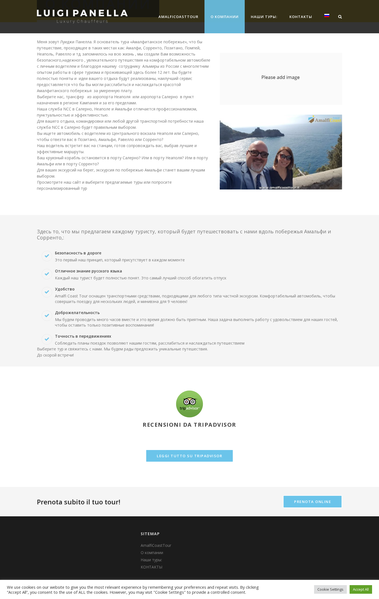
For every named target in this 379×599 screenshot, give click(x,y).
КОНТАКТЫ (300, 16)
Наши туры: (264, 16)
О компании (225, 16)
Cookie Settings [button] (330, 589)
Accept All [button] (361, 589)
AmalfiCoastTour (178, 16)
